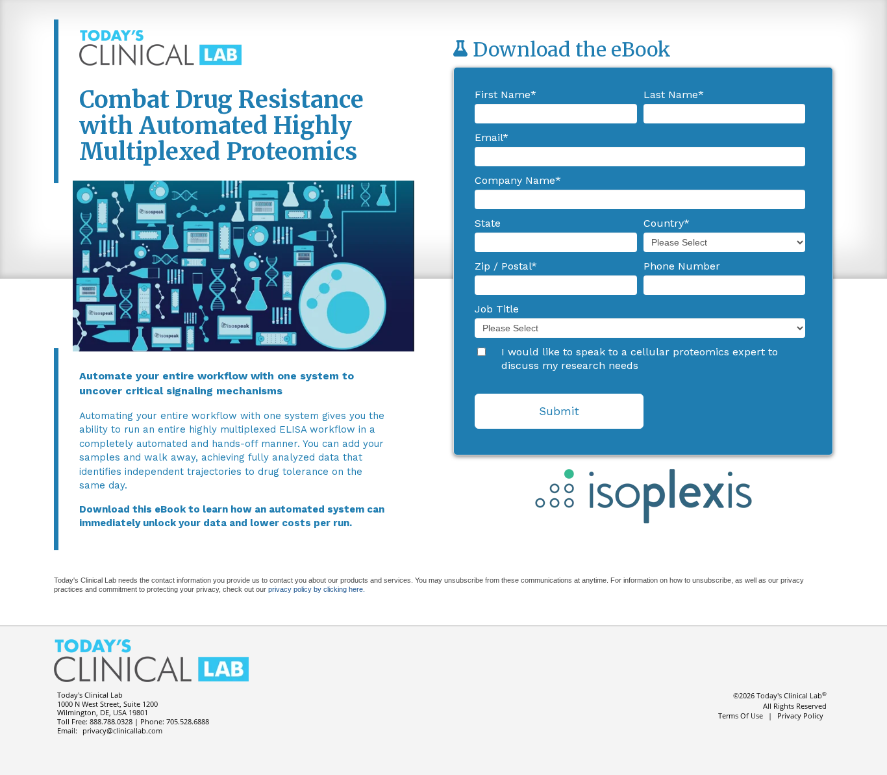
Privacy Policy (800, 715)
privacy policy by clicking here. (316, 589)
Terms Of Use (740, 715)
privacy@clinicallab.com (122, 730)
